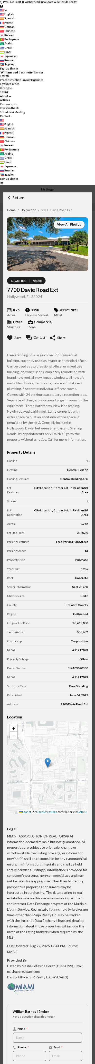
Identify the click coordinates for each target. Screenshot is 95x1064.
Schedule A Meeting (12, 112)
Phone (23, 1047)
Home (11, 210)
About (4, 96)
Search (4, 75)
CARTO (82, 812)
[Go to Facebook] (1, 6)
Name (23, 1028)
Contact (5, 116)
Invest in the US (9, 107)
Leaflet (26, 812)
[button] (48, 763)
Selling (4, 91)
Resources (7, 104)
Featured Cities (9, 83)
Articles (5, 99)
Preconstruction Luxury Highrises (21, 79)
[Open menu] (1, 183)
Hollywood (28, 210)
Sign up (4, 68)
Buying (4, 87)
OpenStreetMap (46, 812)
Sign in (14, 68)
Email (58, 1047)
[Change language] (3, 10)
